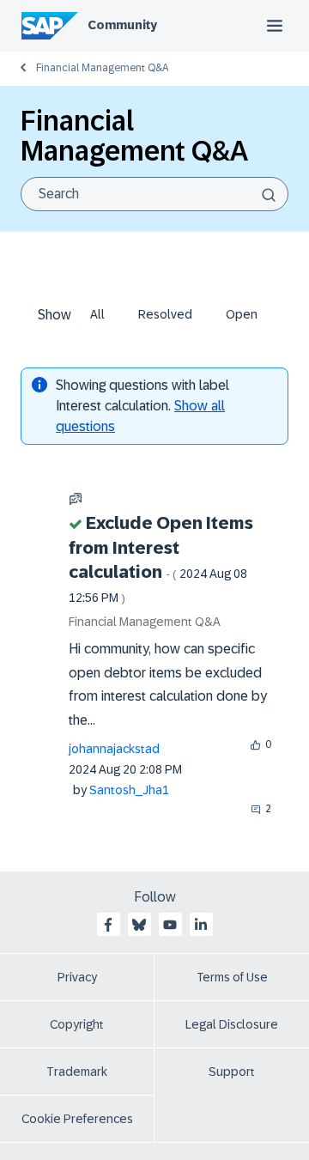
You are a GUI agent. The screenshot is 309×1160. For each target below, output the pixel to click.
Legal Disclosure (231, 1024)
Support (232, 1071)
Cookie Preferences (77, 1119)
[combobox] (154, 194)
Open (242, 314)
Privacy (77, 977)
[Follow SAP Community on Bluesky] (139, 925)
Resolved (165, 314)
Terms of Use (232, 977)
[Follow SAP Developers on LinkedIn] (201, 925)
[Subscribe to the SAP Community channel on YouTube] (170, 925)
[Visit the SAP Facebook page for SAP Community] (108, 925)
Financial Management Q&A (102, 68)
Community (122, 25)
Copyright (77, 1024)
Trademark (76, 1071)
